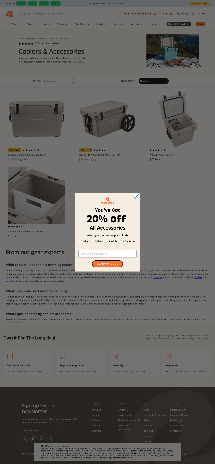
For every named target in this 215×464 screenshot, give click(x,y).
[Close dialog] (136, 196)
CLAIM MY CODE (107, 263)
